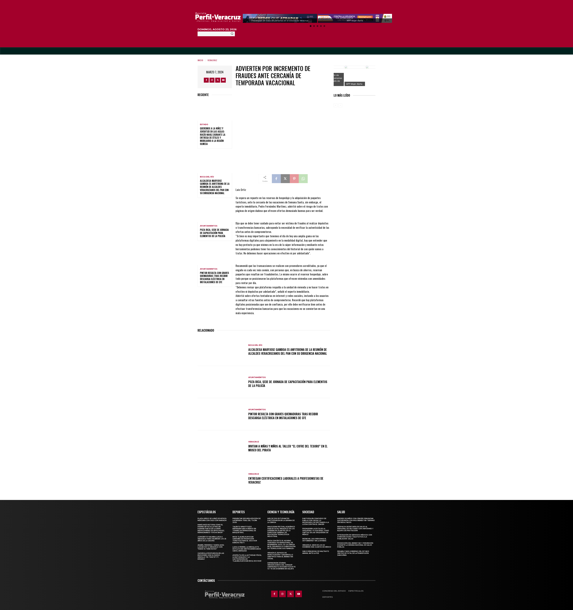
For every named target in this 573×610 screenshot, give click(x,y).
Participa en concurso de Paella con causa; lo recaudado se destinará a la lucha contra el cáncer (315, 521)
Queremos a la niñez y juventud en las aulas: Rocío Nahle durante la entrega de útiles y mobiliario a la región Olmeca (212, 136)
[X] (217, 80)
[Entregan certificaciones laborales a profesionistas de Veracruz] (221, 478)
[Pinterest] (294, 178)
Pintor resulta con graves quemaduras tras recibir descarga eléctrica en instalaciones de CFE (214, 277)
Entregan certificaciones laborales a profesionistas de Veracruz (285, 480)
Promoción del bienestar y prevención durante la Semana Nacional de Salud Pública (355, 545)
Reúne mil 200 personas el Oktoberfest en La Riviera (314, 540)
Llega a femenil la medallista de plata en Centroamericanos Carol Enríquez (246, 549)
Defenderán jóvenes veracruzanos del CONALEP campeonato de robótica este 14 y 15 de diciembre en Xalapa (281, 566)
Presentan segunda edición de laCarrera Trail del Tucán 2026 (246, 520)
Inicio (200, 60)
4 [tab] (321, 26)
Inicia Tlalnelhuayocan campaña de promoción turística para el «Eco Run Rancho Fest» (244, 540)
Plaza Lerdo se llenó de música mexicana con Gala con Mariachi (212, 519)
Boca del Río (207, 177)
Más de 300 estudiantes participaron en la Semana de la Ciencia (281, 520)
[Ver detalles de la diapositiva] (365, 76)
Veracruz (212, 60)
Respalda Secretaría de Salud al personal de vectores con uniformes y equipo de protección (355, 529)
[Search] (232, 33)
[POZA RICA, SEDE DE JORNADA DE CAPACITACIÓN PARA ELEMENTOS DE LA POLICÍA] (215, 211)
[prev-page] (335, 105)
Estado (204, 124)
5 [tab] (324, 26)
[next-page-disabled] (340, 105)
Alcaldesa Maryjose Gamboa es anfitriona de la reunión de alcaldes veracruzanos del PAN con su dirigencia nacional (214, 187)
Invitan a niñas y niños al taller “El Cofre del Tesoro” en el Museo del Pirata (288, 448)
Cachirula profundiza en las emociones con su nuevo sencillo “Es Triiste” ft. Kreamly (211, 556)
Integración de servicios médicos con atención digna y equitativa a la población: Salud (354, 537)
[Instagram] (212, 80)
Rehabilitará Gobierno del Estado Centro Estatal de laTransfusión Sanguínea (353, 553)
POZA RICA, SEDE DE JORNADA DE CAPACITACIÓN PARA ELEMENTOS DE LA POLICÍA (214, 233)
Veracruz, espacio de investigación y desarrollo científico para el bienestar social (280, 556)
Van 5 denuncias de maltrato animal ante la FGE (315, 552)
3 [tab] (317, 26)
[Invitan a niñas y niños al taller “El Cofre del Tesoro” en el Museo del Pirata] (221, 446)
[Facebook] (206, 80)
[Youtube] (223, 80)
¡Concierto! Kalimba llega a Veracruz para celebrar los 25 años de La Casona (212, 539)
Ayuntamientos (208, 226)
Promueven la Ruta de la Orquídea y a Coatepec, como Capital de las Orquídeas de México (315, 531)
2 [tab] (314, 26)
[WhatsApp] (303, 178)
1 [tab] (310, 26)
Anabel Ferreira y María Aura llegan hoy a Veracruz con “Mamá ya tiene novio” (211, 547)
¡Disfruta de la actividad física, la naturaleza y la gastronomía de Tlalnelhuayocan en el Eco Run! (246, 558)
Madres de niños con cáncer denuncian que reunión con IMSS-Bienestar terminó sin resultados (356, 520)
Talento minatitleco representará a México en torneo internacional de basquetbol (244, 530)
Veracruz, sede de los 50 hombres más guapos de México (316, 546)
